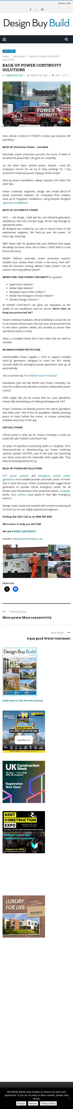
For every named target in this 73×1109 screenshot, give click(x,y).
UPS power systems (16, 475)
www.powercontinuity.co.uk (27, 538)
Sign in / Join (64, 3)
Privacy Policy (48, 1103)
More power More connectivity (27, 617)
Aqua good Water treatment (48, 638)
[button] (25, 561)
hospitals (65, 490)
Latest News (9, 51)
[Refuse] (68, 1098)
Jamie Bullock (14, 75)
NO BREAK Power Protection (41, 375)
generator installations (15, 202)
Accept (21, 1103)
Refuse (33, 1103)
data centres (18, 494)
